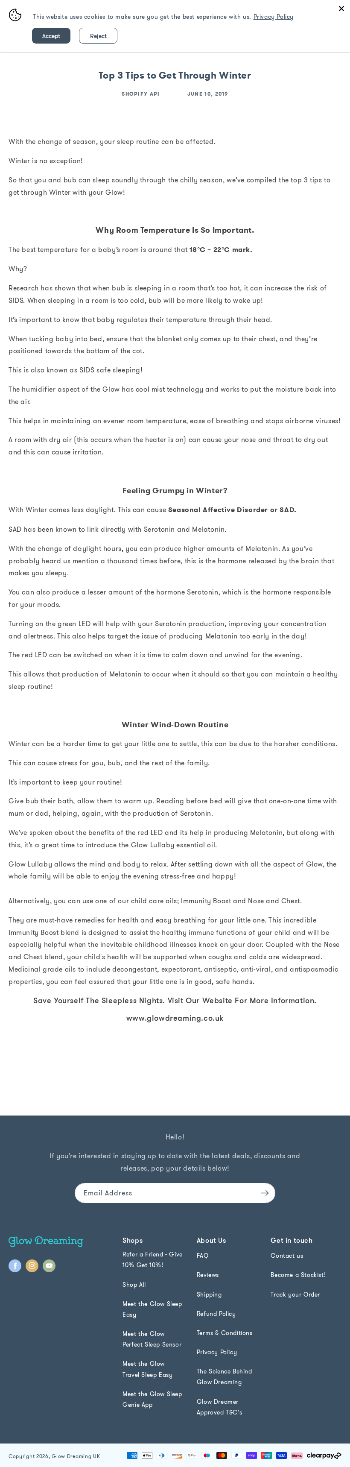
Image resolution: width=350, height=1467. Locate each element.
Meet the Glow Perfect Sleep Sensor (151, 1339)
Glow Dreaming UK (76, 1456)
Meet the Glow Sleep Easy (152, 1309)
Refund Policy (216, 1314)
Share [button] (26, 1061)
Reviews (208, 1275)
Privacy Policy (217, 1352)
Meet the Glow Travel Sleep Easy (147, 1369)
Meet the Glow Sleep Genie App (152, 1399)
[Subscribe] (264, 1193)
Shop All (134, 1284)
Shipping (209, 1294)
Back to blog (180, 1094)
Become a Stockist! (298, 1275)
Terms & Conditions (225, 1333)
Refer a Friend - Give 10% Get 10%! (152, 1259)
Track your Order (295, 1294)
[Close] (341, 8)
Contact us (287, 1255)
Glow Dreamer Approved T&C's (219, 1407)
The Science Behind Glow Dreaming (224, 1376)
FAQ (203, 1255)
